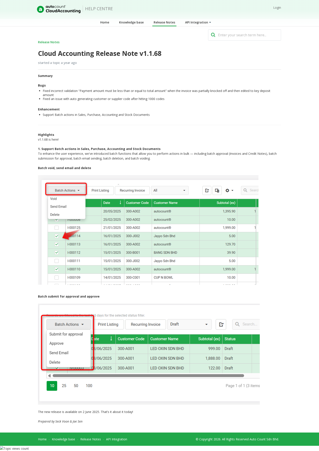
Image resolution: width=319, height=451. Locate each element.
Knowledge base (131, 22)
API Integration (196, 22)
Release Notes (164, 22)
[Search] (213, 35)
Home (104, 22)
